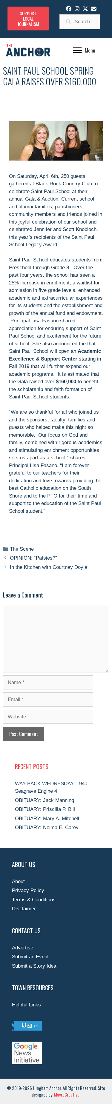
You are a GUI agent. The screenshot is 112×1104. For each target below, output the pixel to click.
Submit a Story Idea (34, 966)
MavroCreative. (67, 1094)
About (18, 881)
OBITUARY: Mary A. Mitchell (47, 818)
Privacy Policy (28, 890)
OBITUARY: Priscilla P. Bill (45, 809)
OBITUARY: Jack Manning (44, 800)
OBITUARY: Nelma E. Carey (47, 827)
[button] (68, 8)
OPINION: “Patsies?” (33, 558)
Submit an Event (30, 957)
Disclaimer (24, 908)
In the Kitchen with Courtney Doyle (48, 567)
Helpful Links (26, 1005)
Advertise (22, 948)
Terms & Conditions (34, 900)
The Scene (22, 549)
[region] (56, 140)
